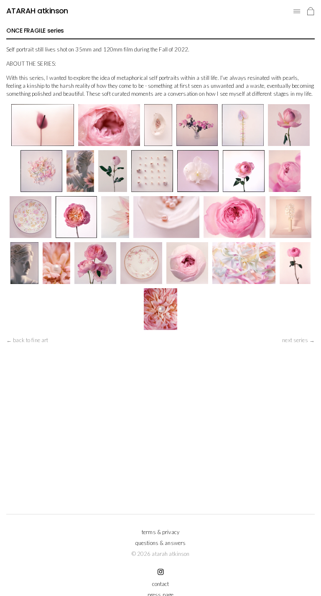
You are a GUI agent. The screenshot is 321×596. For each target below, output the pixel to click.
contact (160, 584)
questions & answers (160, 543)
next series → (298, 340)
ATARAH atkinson (37, 10)
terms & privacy (160, 532)
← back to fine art (27, 340)
